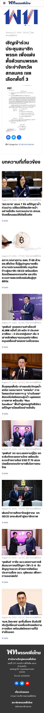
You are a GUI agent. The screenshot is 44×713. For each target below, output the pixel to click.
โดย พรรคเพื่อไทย (33, 200)
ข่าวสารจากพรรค (26, 144)
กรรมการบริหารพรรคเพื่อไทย (23, 696)
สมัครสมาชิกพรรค (23, 706)
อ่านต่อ (5, 220)
